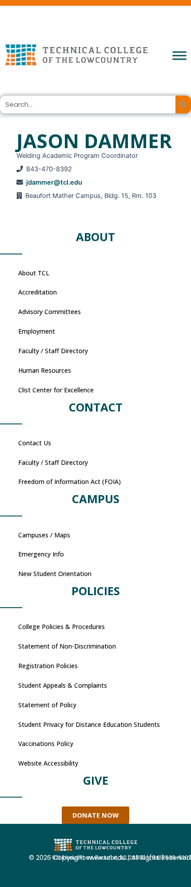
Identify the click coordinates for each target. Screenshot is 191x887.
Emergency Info (41, 554)
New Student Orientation (55, 573)
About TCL (33, 273)
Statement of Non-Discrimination (67, 646)
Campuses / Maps (44, 535)
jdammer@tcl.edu (54, 182)
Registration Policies (48, 665)
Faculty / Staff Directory (53, 351)
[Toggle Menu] (179, 55)
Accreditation (37, 292)
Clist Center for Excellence (56, 390)
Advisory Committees (49, 311)
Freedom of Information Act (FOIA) (69, 481)
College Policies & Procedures (61, 626)
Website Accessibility (48, 763)
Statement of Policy (47, 705)
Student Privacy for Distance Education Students (89, 724)
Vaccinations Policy (45, 743)
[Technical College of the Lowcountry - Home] (95, 54)
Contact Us (34, 443)
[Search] (183, 104)
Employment (36, 331)
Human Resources (44, 370)
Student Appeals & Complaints (62, 685)
